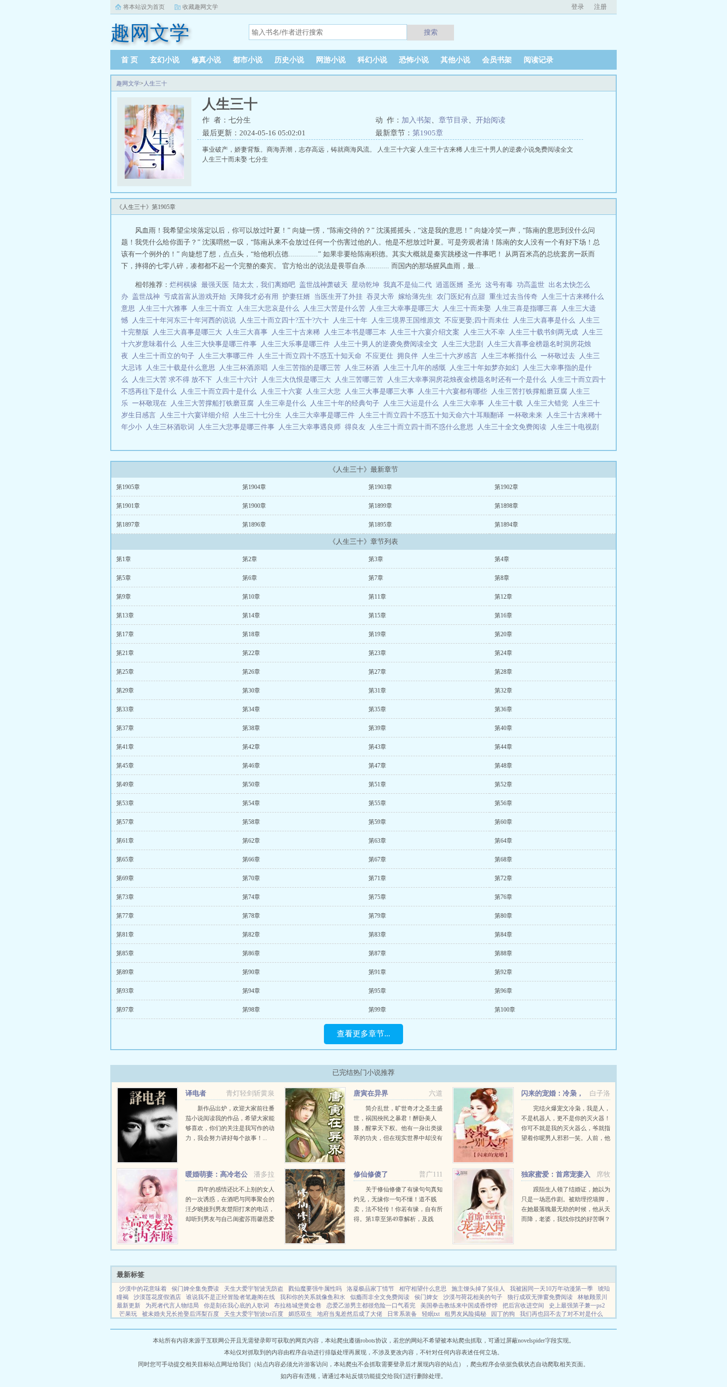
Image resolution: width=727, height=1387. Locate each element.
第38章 (251, 728)
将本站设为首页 (144, 6)
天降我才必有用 (254, 296)
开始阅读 (490, 120)
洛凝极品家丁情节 (370, 1288)
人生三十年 (352, 320)
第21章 (125, 653)
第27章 (377, 671)
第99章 (377, 1009)
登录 (577, 6)
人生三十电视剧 (576, 427)
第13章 (125, 615)
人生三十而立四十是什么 (221, 391)
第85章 (125, 953)
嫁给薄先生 (415, 296)
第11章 (377, 596)
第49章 (125, 784)
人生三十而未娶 (469, 308)
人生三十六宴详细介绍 (196, 415)
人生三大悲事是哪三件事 (238, 427)
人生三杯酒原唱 (245, 367)
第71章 (377, 878)
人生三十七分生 (259, 415)
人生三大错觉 (549, 403)
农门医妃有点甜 (461, 296)
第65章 (125, 859)
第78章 (251, 915)
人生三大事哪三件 (228, 356)
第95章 (377, 990)
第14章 (251, 615)
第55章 (377, 803)
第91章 (377, 972)
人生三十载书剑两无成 (545, 332)
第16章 (503, 615)
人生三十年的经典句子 (346, 403)
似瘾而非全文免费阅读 (379, 1297)
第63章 (377, 840)
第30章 (251, 690)
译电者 (195, 1093)
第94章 (251, 990)
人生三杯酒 (364, 367)
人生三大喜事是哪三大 (189, 332)
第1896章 (254, 524)
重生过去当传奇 (513, 296)
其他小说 (455, 60)
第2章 (249, 559)
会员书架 (497, 60)
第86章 (251, 953)
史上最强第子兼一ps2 (577, 1305)
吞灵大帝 (380, 296)
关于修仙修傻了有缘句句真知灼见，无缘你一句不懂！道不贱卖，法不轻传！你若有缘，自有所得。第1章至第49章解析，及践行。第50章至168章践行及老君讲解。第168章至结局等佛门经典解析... (398, 1219)
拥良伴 (409, 356)
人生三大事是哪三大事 (381, 391)
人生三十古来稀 (298, 332)
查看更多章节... (363, 1033)
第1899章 (380, 505)
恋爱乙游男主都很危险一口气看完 (370, 1305)
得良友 (357, 427)
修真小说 (206, 60)
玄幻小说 (165, 60)
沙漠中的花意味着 (143, 1288)
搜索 (431, 32)
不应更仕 (381, 356)
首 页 (129, 60)
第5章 (123, 577)
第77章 (125, 915)
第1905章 (427, 133)
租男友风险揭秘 (465, 1313)
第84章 (503, 934)
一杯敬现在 (151, 403)
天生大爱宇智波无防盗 (253, 1288)
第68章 (503, 859)
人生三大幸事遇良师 (311, 427)
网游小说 (331, 60)
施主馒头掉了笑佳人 (478, 1288)
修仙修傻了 (371, 1174)
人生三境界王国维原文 (408, 320)
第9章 (123, 596)
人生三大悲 (325, 391)
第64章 (503, 840)
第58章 (251, 821)
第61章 (125, 840)
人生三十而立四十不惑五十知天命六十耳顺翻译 (433, 415)
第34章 (251, 709)
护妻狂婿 (296, 296)
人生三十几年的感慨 (416, 367)
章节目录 (453, 120)
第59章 (377, 821)
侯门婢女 (426, 1297)
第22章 (251, 653)
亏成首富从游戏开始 (195, 296)
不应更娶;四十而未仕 (479, 320)
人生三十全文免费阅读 (513, 427)
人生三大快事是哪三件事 (221, 344)
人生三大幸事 (465, 403)
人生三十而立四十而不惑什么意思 (423, 427)
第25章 (125, 671)
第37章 (125, 728)
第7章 (375, 577)
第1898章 (506, 505)
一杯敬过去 (560, 356)
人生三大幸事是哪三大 (406, 308)
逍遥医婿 (449, 284)
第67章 (377, 859)
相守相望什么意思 (423, 1288)
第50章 (251, 784)
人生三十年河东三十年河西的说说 (186, 320)
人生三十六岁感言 (451, 356)
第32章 (503, 690)
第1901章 (128, 505)
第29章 (125, 690)
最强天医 (215, 284)
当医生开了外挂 (338, 296)
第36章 (503, 709)
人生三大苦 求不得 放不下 (174, 379)
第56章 (503, 803)
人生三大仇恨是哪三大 (298, 379)
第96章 (503, 990)
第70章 (251, 878)
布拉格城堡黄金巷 (297, 1305)
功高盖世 (531, 284)
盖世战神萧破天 (323, 284)
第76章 (503, 897)
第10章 (251, 596)
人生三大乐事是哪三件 (297, 344)
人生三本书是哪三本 (357, 332)
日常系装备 (402, 1313)
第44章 (503, 746)
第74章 (251, 897)
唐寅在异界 (371, 1093)
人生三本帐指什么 (511, 356)
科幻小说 (372, 60)
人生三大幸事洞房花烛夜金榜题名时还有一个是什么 (468, 379)
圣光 (474, 284)
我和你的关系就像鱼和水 (312, 1297)
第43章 (377, 746)
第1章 (123, 559)
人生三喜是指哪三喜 (528, 308)
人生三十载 (507, 403)
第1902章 (506, 487)
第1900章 (254, 505)
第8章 (502, 577)
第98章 (251, 1009)
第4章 (502, 559)
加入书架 (416, 120)
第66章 (251, 859)
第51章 (377, 784)
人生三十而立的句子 (165, 356)
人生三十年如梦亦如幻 (486, 367)
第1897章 (128, 524)
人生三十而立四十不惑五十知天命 (311, 356)
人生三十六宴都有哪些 (454, 391)
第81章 (125, 934)
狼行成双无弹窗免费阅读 (540, 1297)
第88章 (503, 953)
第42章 (251, 746)
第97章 (125, 1009)
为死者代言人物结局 (172, 1305)
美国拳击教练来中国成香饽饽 (459, 1305)
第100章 (505, 1009)
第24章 (503, 653)
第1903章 (380, 487)
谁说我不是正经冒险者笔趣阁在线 (230, 1297)
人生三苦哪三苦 (361, 379)
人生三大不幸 (486, 332)
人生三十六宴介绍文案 (426, 332)
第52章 (503, 784)
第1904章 (254, 487)
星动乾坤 (365, 284)
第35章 (377, 709)
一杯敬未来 (527, 415)
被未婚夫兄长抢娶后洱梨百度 (180, 1313)
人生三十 (155, 83)
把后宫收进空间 (523, 1305)
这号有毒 (499, 284)
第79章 (377, 915)
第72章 (503, 878)
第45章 (125, 765)
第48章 (503, 765)
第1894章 (506, 524)
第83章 (377, 934)
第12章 (503, 596)
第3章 (375, 559)
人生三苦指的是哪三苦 (308, 367)
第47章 (377, 765)
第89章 (125, 972)
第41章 (125, 746)
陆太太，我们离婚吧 (264, 284)
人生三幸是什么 (284, 403)
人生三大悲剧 (464, 344)
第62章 (251, 840)
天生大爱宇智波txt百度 (253, 1313)
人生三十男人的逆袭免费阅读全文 (388, 344)
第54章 (251, 803)
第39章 (377, 728)
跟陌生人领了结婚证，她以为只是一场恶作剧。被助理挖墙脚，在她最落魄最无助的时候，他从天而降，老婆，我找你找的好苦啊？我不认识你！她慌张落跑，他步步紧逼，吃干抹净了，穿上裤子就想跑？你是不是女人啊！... (565, 1219)
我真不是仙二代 (407, 284)
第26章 (251, 671)
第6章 (249, 577)
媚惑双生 (300, 1313)
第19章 (377, 634)
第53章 (125, 803)
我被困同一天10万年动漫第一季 (551, 1288)
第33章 (125, 709)
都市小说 (248, 60)
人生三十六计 (239, 379)
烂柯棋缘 (183, 284)
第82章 (251, 934)
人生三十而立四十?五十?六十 (286, 320)
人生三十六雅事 (165, 308)
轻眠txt (431, 1313)
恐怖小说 (414, 60)
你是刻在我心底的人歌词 (236, 1305)
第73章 (125, 897)
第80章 (503, 915)
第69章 (125, 878)
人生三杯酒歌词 (172, 427)
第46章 (251, 765)
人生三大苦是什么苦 (336, 308)
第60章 (503, 821)
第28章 (503, 671)
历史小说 (289, 60)
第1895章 (380, 524)
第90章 (251, 972)
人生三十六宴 (283, 391)
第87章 (377, 953)
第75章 (377, 897)
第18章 (251, 634)
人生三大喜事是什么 (546, 320)
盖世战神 (146, 296)
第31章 (377, 690)
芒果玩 (128, 1313)
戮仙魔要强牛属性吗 (315, 1288)
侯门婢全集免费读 (195, 1288)
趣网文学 (128, 83)
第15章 (377, 615)
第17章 (125, 634)
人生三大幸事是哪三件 (322, 415)
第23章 (377, 653)
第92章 (503, 972)
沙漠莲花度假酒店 (157, 1297)
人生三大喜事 (249, 332)
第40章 (503, 728)
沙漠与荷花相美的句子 (472, 1297)
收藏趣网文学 (200, 6)
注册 (600, 6)
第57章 (125, 821)
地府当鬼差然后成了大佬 (349, 1313)
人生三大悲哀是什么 (270, 308)
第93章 (125, 990)
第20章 (503, 634)
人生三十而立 (214, 308)
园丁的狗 (503, 1313)
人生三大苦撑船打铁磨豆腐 (214, 403)
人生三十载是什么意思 (182, 367)
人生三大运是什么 (413, 403)
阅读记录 (538, 60)
